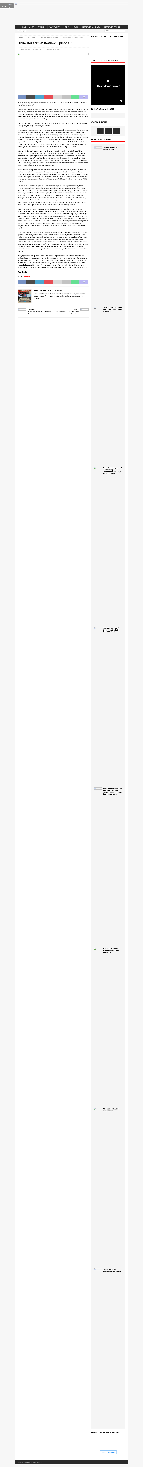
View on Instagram (108, 1452)
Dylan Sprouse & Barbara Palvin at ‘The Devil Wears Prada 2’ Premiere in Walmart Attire (112, 791)
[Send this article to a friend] (57, 97)
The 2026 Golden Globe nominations (111, 1110)
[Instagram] (100, 131)
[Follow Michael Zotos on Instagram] (41, 302)
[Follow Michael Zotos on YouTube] (44, 302)
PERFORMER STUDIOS (112, 27)
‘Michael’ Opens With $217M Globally (111, 148)
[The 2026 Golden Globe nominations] (98, 1187)
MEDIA (66, 27)
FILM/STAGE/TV (54, 27)
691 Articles (58, 290)
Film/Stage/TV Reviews (52, 49)
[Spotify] (116, 131)
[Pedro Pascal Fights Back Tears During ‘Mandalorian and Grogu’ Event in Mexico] (98, 546)
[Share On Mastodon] (83, 97)
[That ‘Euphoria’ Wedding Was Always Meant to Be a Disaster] (98, 385)
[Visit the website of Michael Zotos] (35, 302)
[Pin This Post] (48, 97)
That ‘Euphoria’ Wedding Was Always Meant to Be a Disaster (112, 309)
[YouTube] (108, 131)
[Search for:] (114, 31)
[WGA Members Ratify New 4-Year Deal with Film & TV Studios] (98, 706)
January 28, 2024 (25, 49)
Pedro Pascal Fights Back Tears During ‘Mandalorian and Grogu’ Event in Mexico (112, 471)
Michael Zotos (37, 49)
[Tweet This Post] (30, 97)
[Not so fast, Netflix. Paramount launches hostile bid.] (98, 1026)
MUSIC (75, 27)
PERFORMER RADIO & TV (91, 27)
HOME (24, 27)
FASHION (41, 27)
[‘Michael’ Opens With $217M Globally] (98, 225)
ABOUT (31, 27)
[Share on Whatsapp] (75, 97)
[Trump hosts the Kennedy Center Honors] (98, 1347)
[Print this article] (66, 97)
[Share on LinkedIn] (39, 97)
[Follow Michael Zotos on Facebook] (37, 302)
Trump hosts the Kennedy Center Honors (112, 1270)
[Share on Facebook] (22, 97)
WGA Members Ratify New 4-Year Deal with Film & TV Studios (111, 630)
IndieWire (27, 277)
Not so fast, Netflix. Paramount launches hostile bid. (111, 950)
